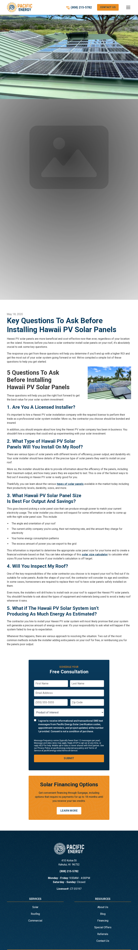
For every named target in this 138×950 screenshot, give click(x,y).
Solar (35, 907)
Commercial (35, 920)
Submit (69, 758)
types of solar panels (70, 484)
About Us (102, 907)
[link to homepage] (19, 7)
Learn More (69, 810)
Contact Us (108, 7)
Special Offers (102, 927)
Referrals (102, 934)
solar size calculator (95, 554)
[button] (125, 7)
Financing (102, 920)
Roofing (35, 913)
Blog (103, 913)
